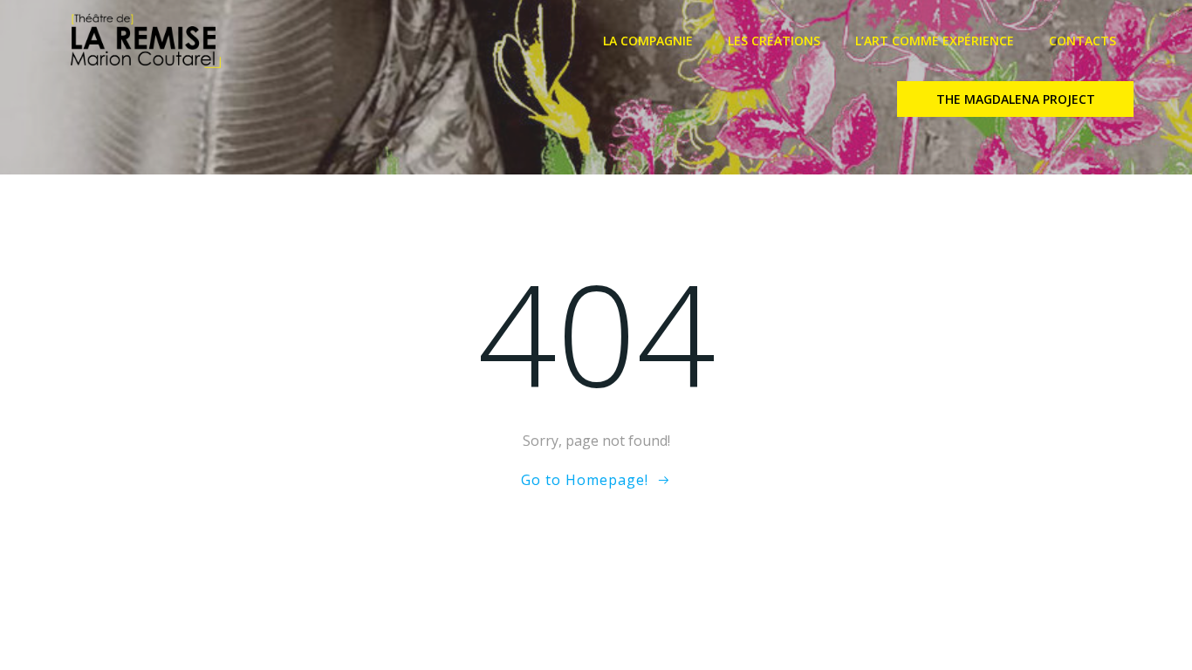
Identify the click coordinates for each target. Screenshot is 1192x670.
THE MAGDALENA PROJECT (1015, 99)
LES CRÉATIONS (774, 40)
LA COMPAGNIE (648, 40)
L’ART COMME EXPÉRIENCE (934, 40)
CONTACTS (1082, 40)
